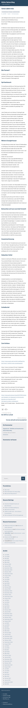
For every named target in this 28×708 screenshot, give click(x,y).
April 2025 (7, 583)
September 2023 (9, 619)
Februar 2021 (8, 678)
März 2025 (7, 585)
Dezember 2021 (8, 659)
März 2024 (7, 608)
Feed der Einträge (6, 695)
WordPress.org (6, 698)
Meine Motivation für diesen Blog (12, 491)
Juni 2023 (7, 625)
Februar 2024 (8, 609)
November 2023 (8, 615)
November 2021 (8, 661)
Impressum (5, 702)
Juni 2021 (7, 670)
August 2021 (8, 666)
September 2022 (9, 642)
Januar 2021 (7, 680)
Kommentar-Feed (6, 697)
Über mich (7, 489)
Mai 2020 (7, 684)
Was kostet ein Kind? (9, 509)
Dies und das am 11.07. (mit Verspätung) (14, 515)
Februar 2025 (8, 587)
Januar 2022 (8, 657)
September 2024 (9, 596)
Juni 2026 (7, 556)
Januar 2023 (8, 634)
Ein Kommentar (15, 13)
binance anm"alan (9, 537)
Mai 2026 (7, 558)
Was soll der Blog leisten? (11, 493)
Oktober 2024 (8, 594)
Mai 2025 (7, 581)
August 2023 (8, 621)
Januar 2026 (8, 566)
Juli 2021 (7, 668)
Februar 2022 (8, 655)
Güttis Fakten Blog (8, 2)
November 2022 (8, 638)
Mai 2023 (7, 627)
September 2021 (8, 665)
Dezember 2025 (8, 568)
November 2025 (8, 569)
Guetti (9, 13)
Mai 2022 (7, 649)
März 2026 (7, 562)
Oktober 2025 (8, 571)
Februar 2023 (8, 632)
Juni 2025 (7, 579)
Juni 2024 (7, 602)
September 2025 (9, 573)
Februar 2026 (8, 564)
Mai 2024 (7, 604)
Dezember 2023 (8, 613)
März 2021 (7, 676)
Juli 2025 (7, 577)
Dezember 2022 (8, 636)
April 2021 (7, 674)
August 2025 (8, 575)
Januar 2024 (8, 611)
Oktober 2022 (8, 640)
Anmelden (5, 693)
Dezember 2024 (8, 590)
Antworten (5, 434)
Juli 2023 (7, 623)
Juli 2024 (7, 600)
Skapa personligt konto (10, 525)
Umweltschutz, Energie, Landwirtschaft (10, 11)
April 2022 (7, 651)
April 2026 (7, 560)
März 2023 (7, 630)
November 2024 (8, 592)
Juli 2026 (7, 554)
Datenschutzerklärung (7, 704)
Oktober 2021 (8, 663)
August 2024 (8, 598)
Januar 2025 (8, 589)
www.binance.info (9, 529)
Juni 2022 (7, 647)
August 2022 (8, 644)
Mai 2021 (7, 672)
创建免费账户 (8, 533)
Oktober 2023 (8, 617)
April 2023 (7, 628)
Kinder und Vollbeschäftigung (12, 507)
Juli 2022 (7, 646)
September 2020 (9, 682)
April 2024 (7, 606)
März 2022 (7, 653)
